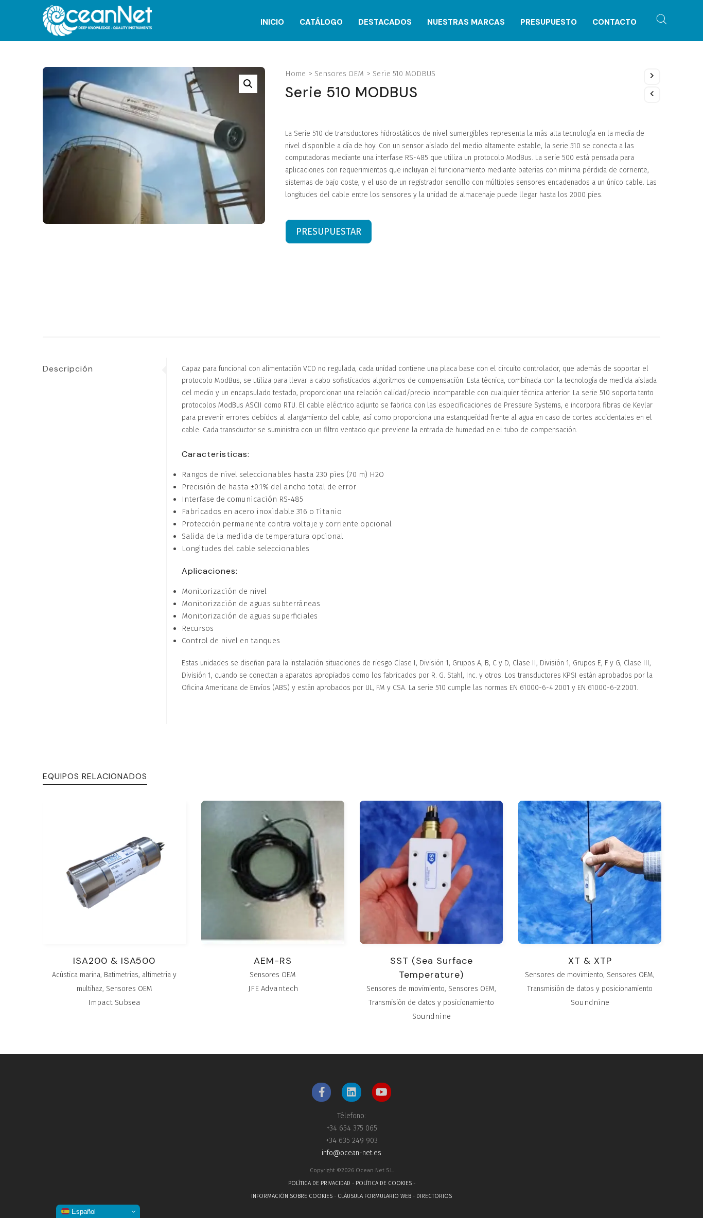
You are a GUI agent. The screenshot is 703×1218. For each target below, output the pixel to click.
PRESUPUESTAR (328, 231)
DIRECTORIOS (434, 1196)
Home (295, 73)
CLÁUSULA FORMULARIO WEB (374, 1196)
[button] (248, 84)
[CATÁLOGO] (321, 6)
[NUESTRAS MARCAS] (466, 6)
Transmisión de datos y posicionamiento (431, 1002)
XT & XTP (590, 961)
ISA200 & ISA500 (114, 961)
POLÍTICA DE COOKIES (384, 1183)
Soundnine (431, 1016)
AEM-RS (273, 961)
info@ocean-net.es (351, 1153)
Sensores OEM (339, 73)
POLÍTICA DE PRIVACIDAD (319, 1183)
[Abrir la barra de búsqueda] (662, 19)
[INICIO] (272, 6)
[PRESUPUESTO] (549, 6)
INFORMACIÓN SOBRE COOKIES (291, 1196)
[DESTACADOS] (384, 6)
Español (82, 1211)
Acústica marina (76, 974)
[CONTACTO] (614, 6)
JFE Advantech (273, 988)
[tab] (104, 369)
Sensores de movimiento (405, 988)
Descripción (68, 368)
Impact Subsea (114, 1002)
